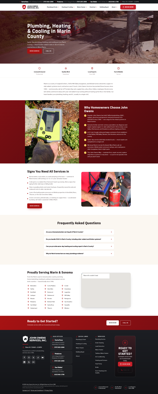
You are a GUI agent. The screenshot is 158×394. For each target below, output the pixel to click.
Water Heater (81, 7)
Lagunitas (67, 292)
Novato (49, 298)
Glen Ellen (50, 289)
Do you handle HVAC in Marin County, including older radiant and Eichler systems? (73, 239)
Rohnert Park (51, 302)
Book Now (112, 323)
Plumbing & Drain (52, 7)
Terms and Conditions (37, 390)
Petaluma (33, 302)
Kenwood (50, 292)
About (113, 7)
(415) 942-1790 (114, 2)
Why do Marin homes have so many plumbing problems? (65, 253)
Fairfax (32, 289)
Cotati (66, 286)
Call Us (48, 51)
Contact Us (25, 390)
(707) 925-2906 (48, 2)
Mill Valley (67, 295)
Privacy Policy (49, 390)
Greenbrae (67, 289)
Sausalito (67, 305)
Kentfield (33, 292)
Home (28, 21)
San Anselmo (68, 302)
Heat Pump (98, 364)
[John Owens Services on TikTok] (38, 357)
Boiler (97, 367)
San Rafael (33, 305)
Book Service (34, 51)
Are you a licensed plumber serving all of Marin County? (64, 232)
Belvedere (33, 286)
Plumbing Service (100, 339)
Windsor (66, 308)
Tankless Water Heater (101, 353)
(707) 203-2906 (82, 2)
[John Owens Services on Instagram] (29, 357)
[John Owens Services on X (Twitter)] (33, 357)
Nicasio (32, 298)
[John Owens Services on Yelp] (29, 362)
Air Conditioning (100, 357)
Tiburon (49, 308)
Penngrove (67, 298)
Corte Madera (51, 286)
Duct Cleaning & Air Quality (101, 372)
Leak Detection (99, 346)
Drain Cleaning (99, 343)
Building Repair (104, 7)
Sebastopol (33, 308)
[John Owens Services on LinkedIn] (24, 362)
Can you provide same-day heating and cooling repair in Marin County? (70, 246)
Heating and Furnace (101, 360)
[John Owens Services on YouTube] (42, 357)
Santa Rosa (50, 305)
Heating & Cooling (67, 7)
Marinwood (50, 295)
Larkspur (32, 295)
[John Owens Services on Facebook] (24, 357)
